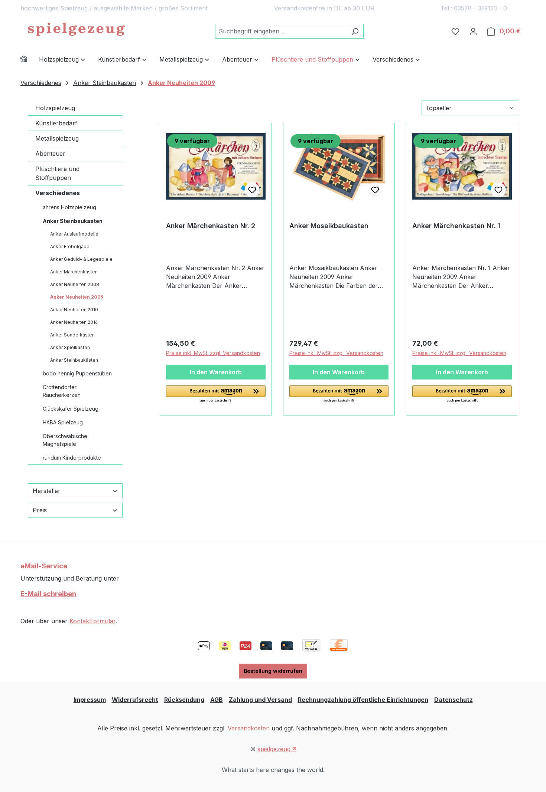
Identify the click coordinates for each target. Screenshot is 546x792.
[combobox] (281, 31)
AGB (216, 699)
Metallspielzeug (57, 138)
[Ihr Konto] (473, 31)
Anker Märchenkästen (74, 272)
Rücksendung (184, 699)
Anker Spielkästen (70, 347)
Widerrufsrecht (135, 699)
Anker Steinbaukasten (73, 221)
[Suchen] (355, 31)
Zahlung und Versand (260, 699)
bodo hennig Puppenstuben (77, 373)
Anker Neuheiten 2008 (74, 284)
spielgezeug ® (276, 749)
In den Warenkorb (216, 372)
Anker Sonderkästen (72, 335)
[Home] (29, 60)
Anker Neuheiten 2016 (74, 322)
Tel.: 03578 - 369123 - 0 (474, 8)
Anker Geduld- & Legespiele (81, 259)
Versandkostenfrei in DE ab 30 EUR (324, 8)
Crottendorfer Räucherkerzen (62, 391)
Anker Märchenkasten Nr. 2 (210, 226)
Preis (40, 510)
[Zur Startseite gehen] (76, 29)
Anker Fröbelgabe (70, 246)
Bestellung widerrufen (273, 671)
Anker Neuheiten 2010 (74, 309)
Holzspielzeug (55, 108)
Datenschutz (453, 699)
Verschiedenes (57, 193)
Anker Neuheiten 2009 (77, 297)
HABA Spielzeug (63, 422)
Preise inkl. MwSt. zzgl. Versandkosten (213, 353)
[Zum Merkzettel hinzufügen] (252, 190)
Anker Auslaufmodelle (74, 234)
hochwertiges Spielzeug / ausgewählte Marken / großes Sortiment (114, 8)
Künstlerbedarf (56, 123)
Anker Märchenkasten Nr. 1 (456, 226)
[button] (216, 394)
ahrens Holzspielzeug (69, 207)
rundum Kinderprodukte (72, 457)
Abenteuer (50, 153)
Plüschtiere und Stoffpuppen (57, 173)
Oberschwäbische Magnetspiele (65, 440)
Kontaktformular (92, 621)
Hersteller (47, 490)
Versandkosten (249, 728)
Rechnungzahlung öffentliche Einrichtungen (363, 699)
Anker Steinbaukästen (74, 360)
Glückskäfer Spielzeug (70, 408)
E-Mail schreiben (48, 594)
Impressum (90, 699)
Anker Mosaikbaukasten (328, 226)
